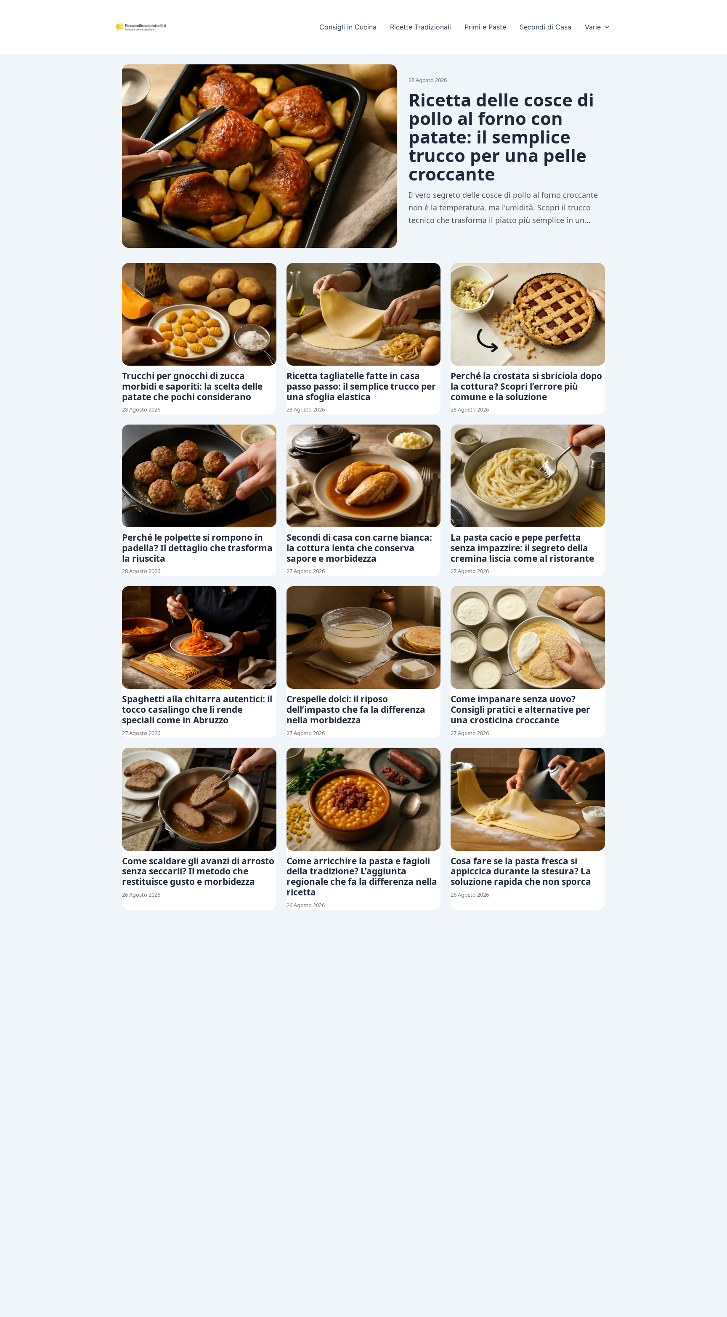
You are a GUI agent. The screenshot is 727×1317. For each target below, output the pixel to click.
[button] (605, 27)
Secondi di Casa (545, 27)
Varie (593, 27)
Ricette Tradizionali (420, 27)
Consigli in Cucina (348, 27)
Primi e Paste (485, 27)
